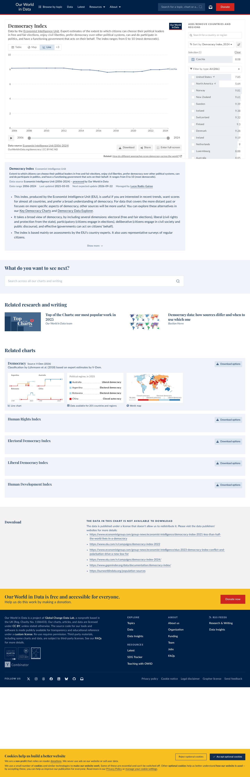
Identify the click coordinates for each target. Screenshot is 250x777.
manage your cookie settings (141, 769)
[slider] (29, 138)
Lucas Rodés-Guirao (141, 186)
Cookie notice (169, 679)
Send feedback (233, 679)
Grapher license (212, 679)
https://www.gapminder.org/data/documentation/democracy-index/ (130, 565)
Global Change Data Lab (59, 618)
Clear (238, 52)
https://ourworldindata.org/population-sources (118, 571)
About (113, 7)
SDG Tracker (134, 657)
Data (70, 7)
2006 (20, 138)
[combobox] (181, 7)
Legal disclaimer (190, 679)
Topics (131, 623)
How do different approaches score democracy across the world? (145, 156)
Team (171, 642)
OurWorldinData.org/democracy (24, 149)
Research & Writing (221, 623)
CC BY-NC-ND (50, 149)
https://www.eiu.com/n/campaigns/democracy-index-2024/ (125, 559)
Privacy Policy (114, 769)
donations (56, 761)
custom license (23, 634)
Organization (176, 629)
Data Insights (135, 636)
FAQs (98, 638)
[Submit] (200, 7)
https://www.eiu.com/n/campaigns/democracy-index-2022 (125, 544)
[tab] (16, 47)
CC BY (16, 626)
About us (173, 623)
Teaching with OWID (140, 663)
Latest (81, 7)
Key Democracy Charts (35, 210)
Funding (173, 636)
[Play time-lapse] (11, 138)
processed (78, 181)
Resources (95, 7)
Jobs (171, 649)
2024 (177, 138)
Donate (225, 7)
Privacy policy (150, 679)
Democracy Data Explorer (75, 210)
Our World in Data (25, 7)
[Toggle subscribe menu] (210, 7)
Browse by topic (52, 7)
